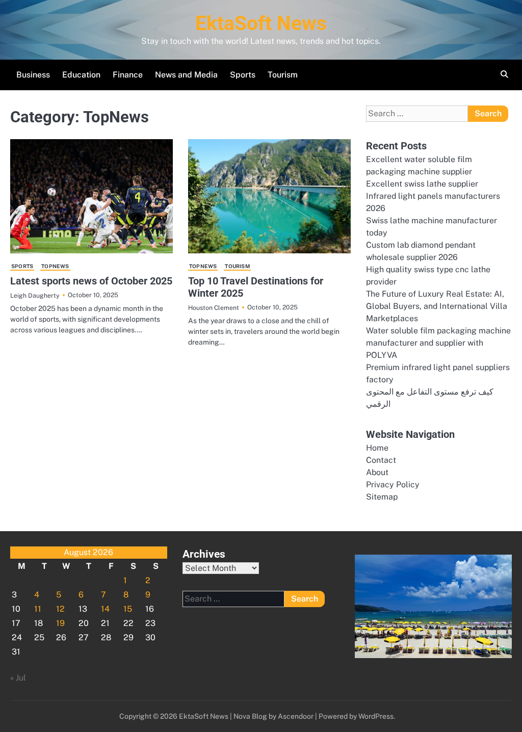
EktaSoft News (261, 23)
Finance (128, 75)
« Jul (18, 678)
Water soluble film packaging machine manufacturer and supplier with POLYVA (438, 343)
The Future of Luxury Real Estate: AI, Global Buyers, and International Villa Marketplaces (436, 306)
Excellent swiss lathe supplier (422, 184)
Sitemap (382, 497)
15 (127, 609)
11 (37, 609)
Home (377, 448)
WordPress (376, 716)
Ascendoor (296, 716)
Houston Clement (213, 307)
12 (60, 609)
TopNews (55, 266)
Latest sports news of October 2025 (91, 281)
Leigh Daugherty (35, 295)
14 (105, 609)
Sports (242, 75)
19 (60, 623)
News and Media (186, 75)
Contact (381, 460)
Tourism (283, 75)
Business (33, 75)
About (377, 472)
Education (81, 75)
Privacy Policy (393, 484)
